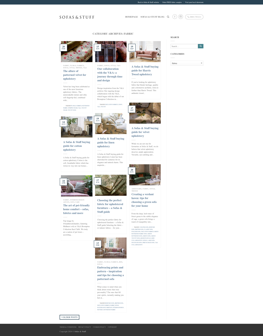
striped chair (73, 108)
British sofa (139, 229)
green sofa (147, 236)
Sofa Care (74, 202)
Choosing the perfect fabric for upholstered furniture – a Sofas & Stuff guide (110, 206)
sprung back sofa (148, 242)
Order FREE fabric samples (172, 2)
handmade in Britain (104, 307)
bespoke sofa (109, 303)
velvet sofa (72, 110)
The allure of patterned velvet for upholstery (74, 75)
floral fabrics (76, 106)
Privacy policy (84, 327)
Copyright (112, 327)
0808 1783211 (195, 16)
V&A (85, 67)
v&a (79, 108)
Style (72, 67)
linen (120, 104)
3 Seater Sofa (144, 227)
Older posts (70, 317)
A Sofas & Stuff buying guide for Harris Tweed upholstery (145, 70)
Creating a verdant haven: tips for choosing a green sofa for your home (144, 200)
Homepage (131, 16)
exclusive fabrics (111, 104)
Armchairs (136, 189)
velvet (103, 107)
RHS (120, 262)
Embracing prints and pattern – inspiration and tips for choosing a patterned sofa (110, 273)
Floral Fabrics (77, 65)
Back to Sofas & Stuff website (148, 2)
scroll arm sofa (149, 240)
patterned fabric (109, 310)
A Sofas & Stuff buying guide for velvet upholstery (145, 132)
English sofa (136, 231)
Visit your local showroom (194, 2)
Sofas (65, 67)
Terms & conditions (68, 327)
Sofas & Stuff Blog (152, 16)
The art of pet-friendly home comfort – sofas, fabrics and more (76, 209)
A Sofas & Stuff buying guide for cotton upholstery (76, 146)
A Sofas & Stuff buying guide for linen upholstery (110, 142)
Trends (79, 67)
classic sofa (148, 229)
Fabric (66, 65)
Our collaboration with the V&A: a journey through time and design (109, 74)
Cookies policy (99, 327)
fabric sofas (114, 305)
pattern (100, 310)
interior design (118, 307)
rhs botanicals (146, 238)
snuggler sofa (137, 242)
